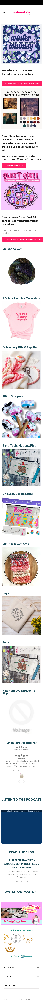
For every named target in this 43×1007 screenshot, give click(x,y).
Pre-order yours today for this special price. (22, 84)
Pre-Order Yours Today (14, 165)
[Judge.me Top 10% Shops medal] (10, 948)
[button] (19, 781)
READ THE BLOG (21, 852)
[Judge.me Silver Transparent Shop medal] (16, 938)
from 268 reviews (21, 749)
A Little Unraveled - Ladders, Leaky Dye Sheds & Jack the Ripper (21, 864)
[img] (21, 747)
